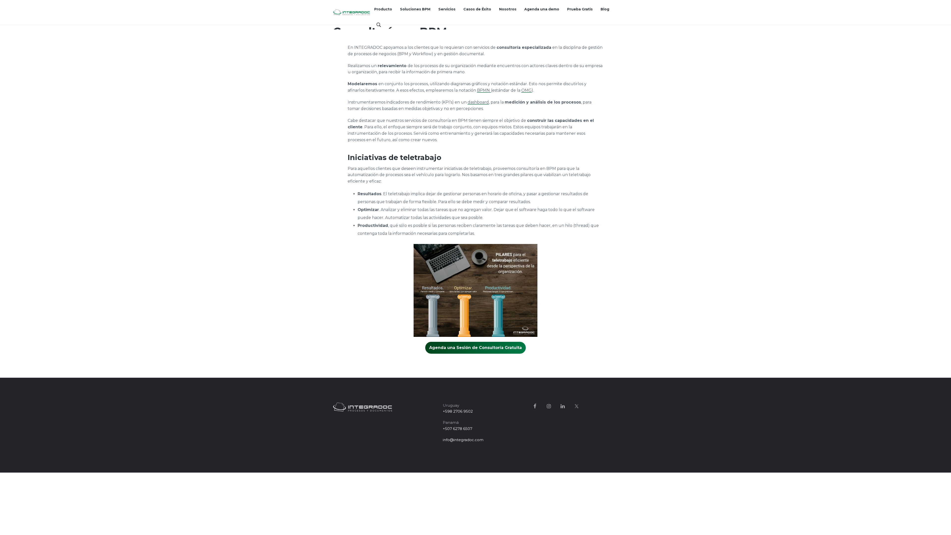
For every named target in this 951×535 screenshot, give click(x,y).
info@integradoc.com (463, 439)
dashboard (478, 102)
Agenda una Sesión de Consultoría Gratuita (475, 347)
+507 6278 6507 (457, 428)
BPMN (484, 90)
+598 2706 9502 (458, 411)
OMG (526, 90)
